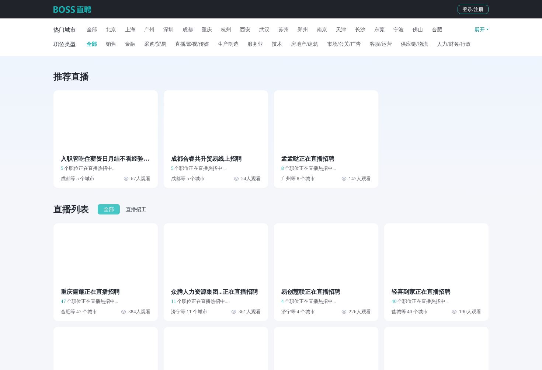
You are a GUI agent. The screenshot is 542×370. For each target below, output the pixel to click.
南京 (322, 29)
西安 (245, 29)
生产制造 (228, 44)
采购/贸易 (155, 44)
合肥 (437, 29)
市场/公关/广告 (344, 44)
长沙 (360, 29)
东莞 (379, 29)
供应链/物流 (414, 44)
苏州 (283, 29)
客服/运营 (381, 44)
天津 (341, 29)
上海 (130, 29)
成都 (188, 29)
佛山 (418, 29)
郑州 (303, 29)
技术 (277, 44)
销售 (111, 44)
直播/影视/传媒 (192, 44)
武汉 (264, 29)
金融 (130, 44)
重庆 (207, 29)
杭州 (226, 29)
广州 (149, 29)
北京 (111, 29)
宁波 (398, 29)
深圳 (168, 29)
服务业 (255, 44)
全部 (92, 29)
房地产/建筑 (304, 44)
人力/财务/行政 (454, 44)
